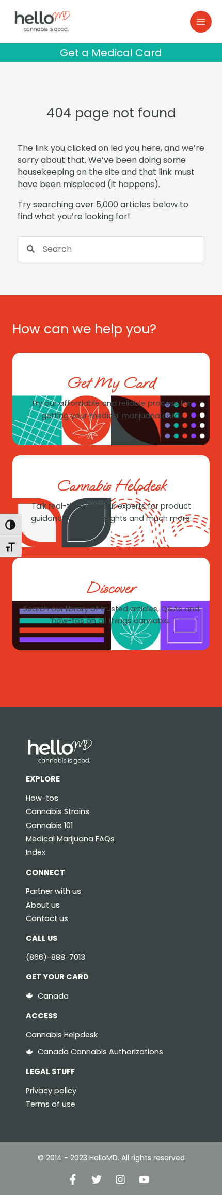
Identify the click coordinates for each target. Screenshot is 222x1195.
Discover (111, 588)
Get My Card (111, 382)
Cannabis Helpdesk (111, 485)
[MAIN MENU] (201, 22)
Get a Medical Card (111, 52)
